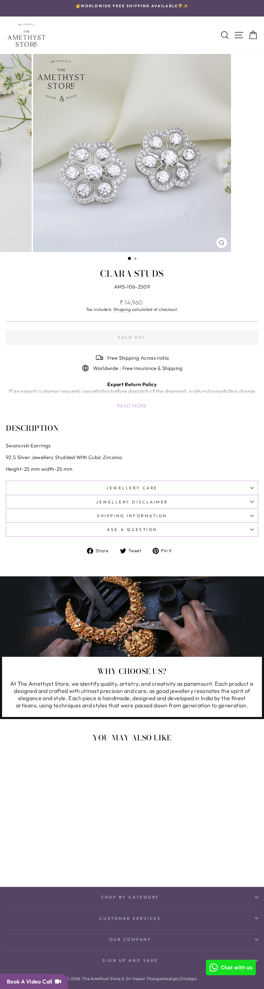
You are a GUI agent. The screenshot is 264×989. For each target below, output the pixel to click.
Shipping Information (132, 515)
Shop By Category (130, 897)
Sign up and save (130, 960)
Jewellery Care (131, 487)
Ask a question (132, 529)
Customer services (130, 918)
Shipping (122, 309)
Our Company (130, 939)
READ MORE (132, 405)
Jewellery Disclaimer (132, 501)
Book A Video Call (31, 981)
